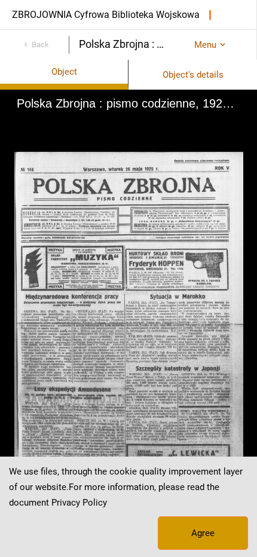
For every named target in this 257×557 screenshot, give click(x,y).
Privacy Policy (79, 502)
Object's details (193, 74)
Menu (205, 44)
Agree (203, 533)
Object (64, 71)
